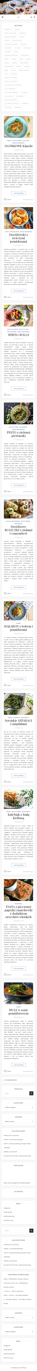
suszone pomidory (11, 92)
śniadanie (23, 427)
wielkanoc (26, 811)
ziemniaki (25, 103)
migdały (27, 66)
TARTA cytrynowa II (17, 1291)
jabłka (14, 59)
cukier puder (17, 40)
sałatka (26, 140)
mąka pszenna (24, 70)
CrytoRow (7, 1291)
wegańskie (25, 717)
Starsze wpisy (11, 1080)
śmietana (8, 107)
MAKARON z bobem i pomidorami (18, 628)
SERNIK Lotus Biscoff (10, 1152)
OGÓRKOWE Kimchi (19, 146)
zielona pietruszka (12, 103)
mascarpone (9, 66)
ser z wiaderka (10, 88)
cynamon (8, 48)
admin (9, 199)
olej (6, 74)
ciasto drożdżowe (12, 231)
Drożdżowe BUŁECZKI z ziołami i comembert (18, 530)
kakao (7, 62)
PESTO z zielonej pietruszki (18, 434)
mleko (14, 70)
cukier (7, 40)
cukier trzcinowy (11, 44)
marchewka (24, 62)
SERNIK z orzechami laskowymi (13, 1139)
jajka (21, 59)
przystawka (17, 140)
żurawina (18, 107)
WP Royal (23, 1368)
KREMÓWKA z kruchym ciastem (18, 1279)
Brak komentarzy (28, 199)
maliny (14, 62)
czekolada (27, 48)
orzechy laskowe (11, 77)
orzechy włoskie (11, 81)
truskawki (20, 96)
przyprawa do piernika (13, 85)
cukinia (23, 44)
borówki (23, 33)
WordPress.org (8, 1220)
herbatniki (25, 55)
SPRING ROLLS (18, 335)
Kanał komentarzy (9, 1216)
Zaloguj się (7, 1208)
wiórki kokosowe (11, 100)
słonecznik (9, 96)
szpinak (24, 92)
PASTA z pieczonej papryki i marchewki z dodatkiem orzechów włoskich (18, 912)
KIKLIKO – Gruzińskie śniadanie (18, 1295)
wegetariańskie (18, 143)
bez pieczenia (12, 329)
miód (6, 70)
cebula (21, 37)
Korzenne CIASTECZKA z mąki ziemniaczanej (17, 1156)
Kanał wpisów (8, 1212)
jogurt (28, 59)
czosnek (8, 51)
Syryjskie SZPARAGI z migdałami (18, 722)
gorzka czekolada (11, 55)
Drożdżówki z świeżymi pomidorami (18, 238)
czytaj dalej (19, 193)
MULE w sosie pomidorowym (19, 1011)
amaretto (8, 29)
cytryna (17, 48)
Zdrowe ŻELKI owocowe (11, 1135)
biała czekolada (10, 33)
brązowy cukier (10, 37)
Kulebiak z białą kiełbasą (18, 816)
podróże (16, 717)
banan (17, 29)
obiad (9, 140)
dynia (16, 51)
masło (19, 66)
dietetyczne (23, 329)
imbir (6, 59)
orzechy (14, 74)
